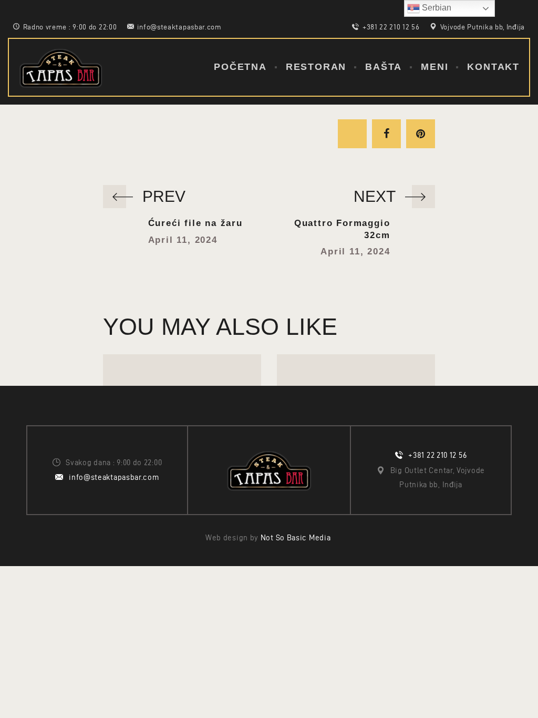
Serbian (435, 7)
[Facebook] (386, 133)
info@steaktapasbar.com (114, 477)
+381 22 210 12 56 (437, 455)
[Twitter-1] (352, 133)
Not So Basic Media (297, 538)
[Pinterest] (420, 133)
